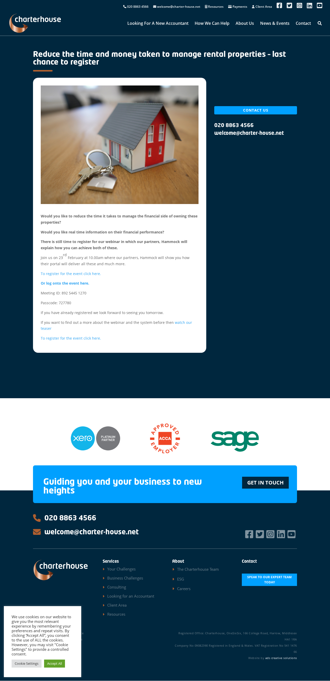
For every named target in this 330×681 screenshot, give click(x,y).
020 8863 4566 (137, 7)
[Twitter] (260, 534)
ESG (180, 579)
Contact (303, 23)
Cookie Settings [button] (26, 663)
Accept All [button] (54, 663)
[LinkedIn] (281, 534)
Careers (184, 588)
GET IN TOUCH (265, 482)
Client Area (263, 7)
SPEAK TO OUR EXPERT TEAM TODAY (269, 579)
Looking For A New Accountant (157, 23)
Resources (215, 7)
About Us (245, 23)
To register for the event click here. (71, 273)
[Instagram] (271, 534)
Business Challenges (125, 578)
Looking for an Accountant (130, 596)
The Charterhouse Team (198, 569)
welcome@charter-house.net (178, 7)
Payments (239, 7)
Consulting (116, 587)
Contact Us (255, 110)
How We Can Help (212, 23)
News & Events (275, 23)
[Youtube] (292, 534)
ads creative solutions (281, 658)
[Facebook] (250, 534)
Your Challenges (121, 569)
